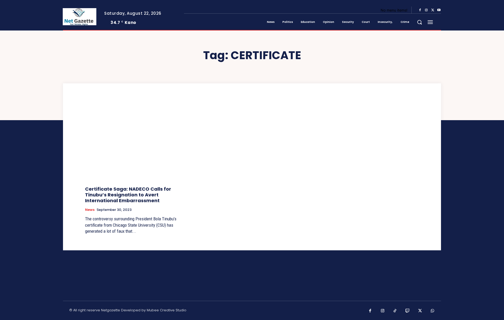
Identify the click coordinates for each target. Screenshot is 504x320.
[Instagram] (426, 10)
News (89, 210)
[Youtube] (439, 10)
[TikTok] (395, 311)
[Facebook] (420, 10)
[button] (419, 22)
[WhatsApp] (433, 311)
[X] (432, 10)
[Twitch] (408, 311)
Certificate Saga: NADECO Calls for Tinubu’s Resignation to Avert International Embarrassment (128, 195)
